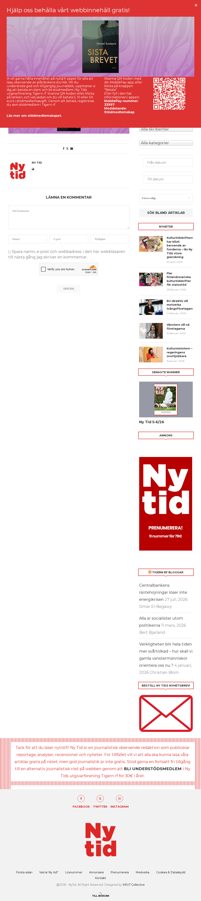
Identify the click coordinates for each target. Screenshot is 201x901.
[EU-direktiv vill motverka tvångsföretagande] (151, 307)
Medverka (142, 872)
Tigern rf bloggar (167, 572)
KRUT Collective (134, 884)
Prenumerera (120, 872)
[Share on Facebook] (63, 148)
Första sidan (24, 872)
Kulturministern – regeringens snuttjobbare (179, 352)
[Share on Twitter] (67, 148)
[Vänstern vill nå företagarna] (151, 331)
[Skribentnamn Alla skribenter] (166, 128)
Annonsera (96, 872)
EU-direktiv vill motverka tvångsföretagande (180, 304)
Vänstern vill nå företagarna (178, 326)
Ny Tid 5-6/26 (151, 422)
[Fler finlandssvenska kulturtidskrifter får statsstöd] (151, 279)
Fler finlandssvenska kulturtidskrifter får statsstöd (179, 279)
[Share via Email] (71, 148)
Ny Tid (37, 162)
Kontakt (100, 878)
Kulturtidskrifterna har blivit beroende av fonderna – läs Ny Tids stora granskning (180, 247)
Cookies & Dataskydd (170, 872)
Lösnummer (73, 872)
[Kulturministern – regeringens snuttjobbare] (151, 354)
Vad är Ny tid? (48, 872)
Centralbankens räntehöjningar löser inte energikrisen (163, 592)
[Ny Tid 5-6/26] (166, 399)
